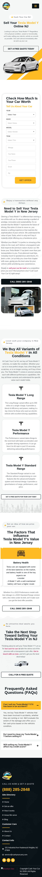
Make (8, 119)
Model (9, 127)
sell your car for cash (18, 268)
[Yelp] (8, 860)
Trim (8, 136)
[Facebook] (4, 860)
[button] (35, 6)
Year (8, 110)
